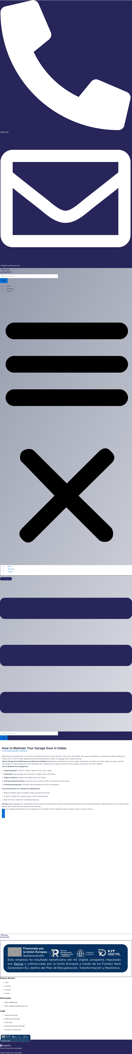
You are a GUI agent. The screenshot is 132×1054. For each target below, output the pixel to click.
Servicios (10, 289)
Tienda (9, 291)
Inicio (9, 286)
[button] (66, 813)
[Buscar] (4, 280)
